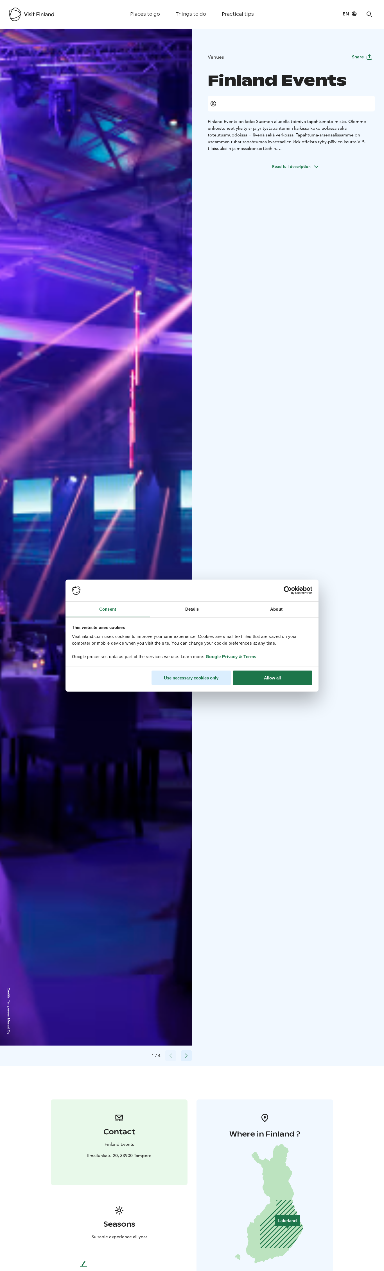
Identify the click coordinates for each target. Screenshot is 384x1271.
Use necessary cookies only (191, 677)
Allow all (272, 677)
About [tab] (276, 608)
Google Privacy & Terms (231, 656)
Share (358, 57)
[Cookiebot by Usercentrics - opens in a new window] (287, 590)
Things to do (191, 14)
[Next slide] (186, 1055)
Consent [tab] (107, 608)
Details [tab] (192, 608)
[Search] (369, 14)
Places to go (145, 14)
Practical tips (238, 14)
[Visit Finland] (31, 14)
